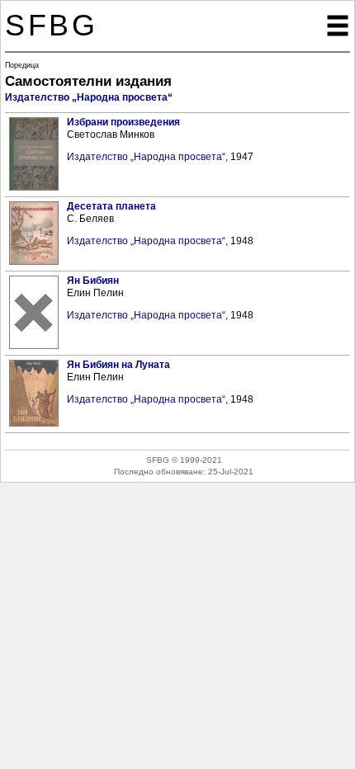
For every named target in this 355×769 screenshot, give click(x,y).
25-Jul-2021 (230, 471)
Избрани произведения (123, 122)
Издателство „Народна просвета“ (89, 97)
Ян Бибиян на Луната (118, 364)
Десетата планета (111, 206)
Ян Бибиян (93, 280)
